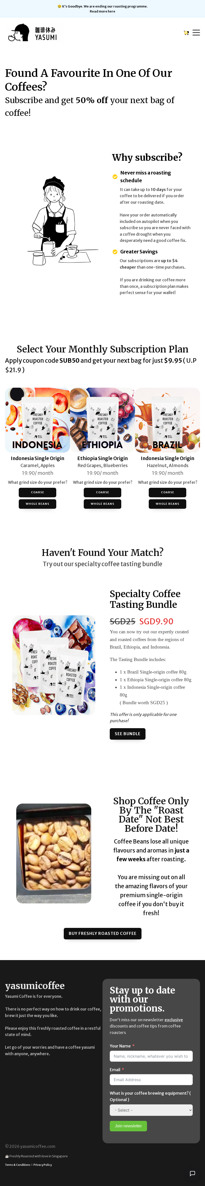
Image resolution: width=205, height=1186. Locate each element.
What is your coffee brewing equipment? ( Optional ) (150, 1096)
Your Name (120, 1045)
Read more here (102, 11)
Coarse (37, 492)
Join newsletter (128, 1126)
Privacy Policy (43, 1165)
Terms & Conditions (17, 1165)
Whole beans (37, 504)
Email (115, 1069)
